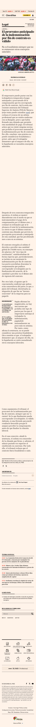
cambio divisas (18, 653)
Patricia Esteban (18, 77)
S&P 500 (17, 11)
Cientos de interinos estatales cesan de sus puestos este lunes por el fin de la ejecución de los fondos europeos (18, 598)
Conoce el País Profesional (18, 668)
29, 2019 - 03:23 (20, 80)
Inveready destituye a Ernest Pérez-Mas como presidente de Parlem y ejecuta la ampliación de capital (17, 575)
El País (31, 19)
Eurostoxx (10, 617)
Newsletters (17, 712)
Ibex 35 (5, 11)
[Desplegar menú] (3, 15)
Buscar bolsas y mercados (11, 608)
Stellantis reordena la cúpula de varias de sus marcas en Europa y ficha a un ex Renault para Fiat (17, 582)
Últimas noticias (8, 554)
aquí (27, 112)
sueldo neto (29, 646)
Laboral (4, 29)
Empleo (15, 475)
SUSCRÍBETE (27, 15)
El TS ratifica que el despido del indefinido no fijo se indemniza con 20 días (7, 321)
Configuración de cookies (8, 710)
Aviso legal (16, 707)
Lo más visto (6, 592)
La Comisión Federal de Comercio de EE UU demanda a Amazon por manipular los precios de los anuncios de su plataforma (17, 560)
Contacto (10, 707)
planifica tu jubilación (7, 654)
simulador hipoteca (18, 646)
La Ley (28, 25)
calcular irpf (7, 646)
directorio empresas (29, 653)
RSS (12, 712)
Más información (6, 484)
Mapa (9, 712)
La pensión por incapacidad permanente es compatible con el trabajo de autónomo (7, 308)
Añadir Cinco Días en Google (12, 90)
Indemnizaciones (7, 475)
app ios (18, 661)
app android (29, 661)
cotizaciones (7, 661)
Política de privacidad (20, 710)
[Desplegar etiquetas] (32, 475)
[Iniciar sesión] (32, 15)
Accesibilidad (30, 710)
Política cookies (23, 707)
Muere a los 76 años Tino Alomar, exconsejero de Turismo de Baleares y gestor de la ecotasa (18, 567)
